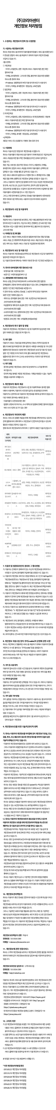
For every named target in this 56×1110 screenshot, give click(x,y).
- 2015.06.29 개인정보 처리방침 (14, 1080)
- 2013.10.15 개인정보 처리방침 (14, 1073)
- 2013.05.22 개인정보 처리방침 (14, 1069)
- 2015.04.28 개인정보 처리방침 (14, 1076)
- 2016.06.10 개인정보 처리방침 (14, 1087)
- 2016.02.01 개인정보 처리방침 (14, 1084)
